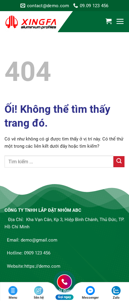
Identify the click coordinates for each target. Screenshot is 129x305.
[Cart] (109, 21)
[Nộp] (118, 161)
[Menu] (120, 21)
